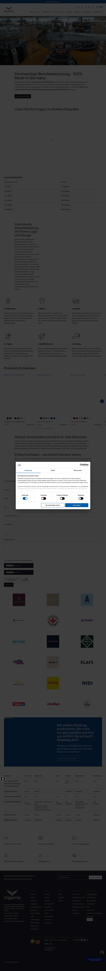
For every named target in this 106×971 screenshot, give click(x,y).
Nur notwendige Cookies (53, 505)
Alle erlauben (76, 505)
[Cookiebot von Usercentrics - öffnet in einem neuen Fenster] (81, 465)
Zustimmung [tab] (28, 470)
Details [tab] (53, 470)
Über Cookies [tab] (78, 470)
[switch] (43, 498)
